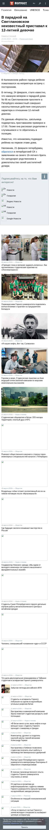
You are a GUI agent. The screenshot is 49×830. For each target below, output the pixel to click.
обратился (7, 151)
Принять (24, 827)
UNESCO (35, 10)
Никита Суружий (8, 36)
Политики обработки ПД (12, 823)
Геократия (6, 10)
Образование (20, 10)
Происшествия (26, 39)
